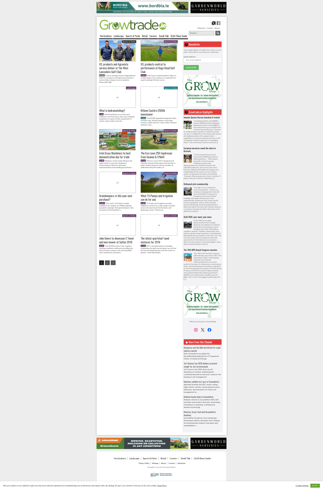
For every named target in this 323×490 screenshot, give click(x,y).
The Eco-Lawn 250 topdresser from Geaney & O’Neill (156, 155)
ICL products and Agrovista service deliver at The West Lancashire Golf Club (113, 68)
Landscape (119, 36)
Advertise (201, 28)
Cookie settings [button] (302, 486)
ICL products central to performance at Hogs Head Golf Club (158, 68)
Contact (210, 28)
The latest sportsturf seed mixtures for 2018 (155, 240)
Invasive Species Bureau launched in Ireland (202, 254)
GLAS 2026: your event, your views (198, 186)
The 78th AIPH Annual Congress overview (200, 219)
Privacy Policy (144, 463)
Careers (153, 36)
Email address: (190, 57)
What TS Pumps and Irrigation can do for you (157, 198)
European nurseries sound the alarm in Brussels (200, 119)
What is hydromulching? (112, 110)
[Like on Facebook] (218, 23)
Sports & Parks (133, 36)
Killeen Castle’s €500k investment (153, 112)
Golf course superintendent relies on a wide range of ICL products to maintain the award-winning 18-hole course (158, 77)
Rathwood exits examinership (196, 153)
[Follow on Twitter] (214, 23)
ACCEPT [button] (315, 486)
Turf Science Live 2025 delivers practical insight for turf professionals (200, 365)
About (217, 28)
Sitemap (155, 463)
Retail (144, 36)
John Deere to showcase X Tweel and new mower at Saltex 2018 (116, 240)
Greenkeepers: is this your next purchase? (115, 198)
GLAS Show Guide (179, 36)
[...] (213, 147)
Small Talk (164, 36)
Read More (162, 486)
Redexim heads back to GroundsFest (198, 396)
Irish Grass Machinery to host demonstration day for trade (115, 155)
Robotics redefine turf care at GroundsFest (201, 381)
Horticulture (106, 36)
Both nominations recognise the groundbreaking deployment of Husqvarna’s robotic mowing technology (201, 356)
